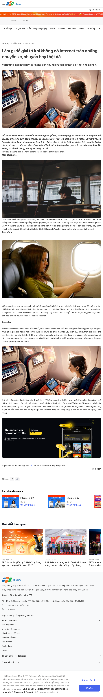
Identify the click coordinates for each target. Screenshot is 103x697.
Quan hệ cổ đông (9, 637)
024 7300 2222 (12, 609)
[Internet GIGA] (10, 501)
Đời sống (91, 29)
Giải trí (52, 29)
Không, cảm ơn (89, 680)
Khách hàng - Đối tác (10, 633)
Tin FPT (24, 21)
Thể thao (72, 29)
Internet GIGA (27, 498)
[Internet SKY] (56, 501)
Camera (61, 29)
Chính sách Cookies (33, 689)
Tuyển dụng (7, 646)
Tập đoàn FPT (8, 642)
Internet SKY (73, 498)
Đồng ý (89, 688)
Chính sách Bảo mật (24, 692)
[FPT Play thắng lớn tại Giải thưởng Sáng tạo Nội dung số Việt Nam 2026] (22, 542)
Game (81, 29)
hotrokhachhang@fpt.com (17, 605)
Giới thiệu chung (9, 625)
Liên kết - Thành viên (11, 629)
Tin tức (13, 21)
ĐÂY (32, 465)
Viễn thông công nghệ (37, 29)
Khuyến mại (20, 29)
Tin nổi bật (7, 29)
